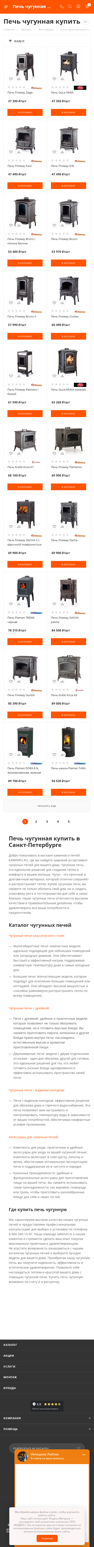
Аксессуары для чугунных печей (33, 1137)
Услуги (9, 1366)
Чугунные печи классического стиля (36, 936)
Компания (12, 1418)
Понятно (47, 1538)
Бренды (9, 1388)
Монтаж (10, 1377)
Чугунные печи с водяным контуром (36, 1090)
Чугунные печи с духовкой (29, 1008)
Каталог (10, 1345)
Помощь (10, 1429)
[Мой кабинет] (78, 7)
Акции (8, 1356)
